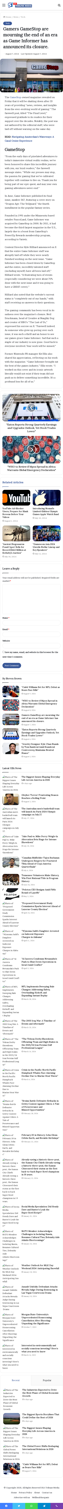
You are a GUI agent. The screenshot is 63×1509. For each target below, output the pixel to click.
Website (6, 641)
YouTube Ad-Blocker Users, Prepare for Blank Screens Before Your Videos (15, 513)
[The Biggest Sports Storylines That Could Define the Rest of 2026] (11, 1418)
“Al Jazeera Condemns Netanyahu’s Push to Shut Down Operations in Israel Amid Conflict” (39, 961)
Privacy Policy (25, 1492)
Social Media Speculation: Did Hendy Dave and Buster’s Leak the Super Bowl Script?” (40, 1209)
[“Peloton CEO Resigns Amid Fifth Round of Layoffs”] (10, 894)
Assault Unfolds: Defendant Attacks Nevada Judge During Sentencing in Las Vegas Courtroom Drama (40, 1289)
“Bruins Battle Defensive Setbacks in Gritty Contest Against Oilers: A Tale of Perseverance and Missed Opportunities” (40, 1105)
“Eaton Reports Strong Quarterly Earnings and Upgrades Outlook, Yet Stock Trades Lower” (40, 732)
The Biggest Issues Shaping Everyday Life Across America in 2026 (41, 778)
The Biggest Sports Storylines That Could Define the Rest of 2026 (40, 1416)
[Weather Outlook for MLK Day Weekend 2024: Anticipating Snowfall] (10, 1273)
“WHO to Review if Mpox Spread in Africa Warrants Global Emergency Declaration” (39, 703)
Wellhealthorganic (40, 1497)
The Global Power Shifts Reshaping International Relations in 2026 (40, 1448)
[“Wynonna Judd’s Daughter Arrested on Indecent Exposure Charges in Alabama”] (10, 942)
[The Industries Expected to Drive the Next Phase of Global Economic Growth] (11, 1399)
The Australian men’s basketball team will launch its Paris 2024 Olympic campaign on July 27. (40, 811)
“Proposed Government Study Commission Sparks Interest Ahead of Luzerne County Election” (41, 906)
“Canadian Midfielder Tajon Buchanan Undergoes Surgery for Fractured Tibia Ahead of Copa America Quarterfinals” (40, 862)
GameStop (15, 97)
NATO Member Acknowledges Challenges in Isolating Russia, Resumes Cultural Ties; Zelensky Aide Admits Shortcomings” (41, 1236)
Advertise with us (22, 1497)
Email (5, 629)
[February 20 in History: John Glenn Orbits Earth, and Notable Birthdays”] (10, 1145)
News (16, 17)
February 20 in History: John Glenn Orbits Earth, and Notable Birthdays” (40, 1136)
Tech (23, 17)
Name (5, 618)
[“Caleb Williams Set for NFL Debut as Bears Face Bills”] (10, 691)
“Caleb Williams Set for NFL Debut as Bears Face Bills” (40, 1466)
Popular (47, 1380)
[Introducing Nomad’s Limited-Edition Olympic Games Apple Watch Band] (47, 498)
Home (8, 17)
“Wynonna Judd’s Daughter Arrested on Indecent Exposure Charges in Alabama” (40, 934)
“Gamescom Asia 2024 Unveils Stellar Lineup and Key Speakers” (46, 547)
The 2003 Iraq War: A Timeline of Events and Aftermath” (38, 1022)
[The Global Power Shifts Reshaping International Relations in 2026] (11, 1453)
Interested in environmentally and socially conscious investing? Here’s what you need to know (40, 1348)
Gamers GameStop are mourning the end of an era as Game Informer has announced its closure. (40, 718)
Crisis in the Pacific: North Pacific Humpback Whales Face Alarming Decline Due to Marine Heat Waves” (40, 1072)
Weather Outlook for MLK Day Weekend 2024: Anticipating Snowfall (40, 1267)
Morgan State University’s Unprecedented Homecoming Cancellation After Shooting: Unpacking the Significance (37, 1319)
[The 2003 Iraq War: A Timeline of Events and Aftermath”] (10, 1027)
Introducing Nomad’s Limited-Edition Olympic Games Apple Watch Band (46, 511)
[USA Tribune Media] (20, 5)
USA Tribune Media (50, 1487)
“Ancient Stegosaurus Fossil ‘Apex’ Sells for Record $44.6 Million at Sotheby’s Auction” (14, 548)
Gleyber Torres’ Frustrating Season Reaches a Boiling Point (40, 796)
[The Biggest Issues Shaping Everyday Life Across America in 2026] (10, 783)
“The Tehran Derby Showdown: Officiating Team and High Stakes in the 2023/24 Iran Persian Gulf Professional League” (40, 1043)
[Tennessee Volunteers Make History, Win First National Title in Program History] (10, 879)
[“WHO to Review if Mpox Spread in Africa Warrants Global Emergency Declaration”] (10, 705)
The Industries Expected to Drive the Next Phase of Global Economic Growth (40, 1392)
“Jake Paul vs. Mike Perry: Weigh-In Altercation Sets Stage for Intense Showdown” (40, 839)
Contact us (47, 1492)
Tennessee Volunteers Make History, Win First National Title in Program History (40, 878)
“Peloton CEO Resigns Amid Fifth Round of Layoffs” (39, 891)
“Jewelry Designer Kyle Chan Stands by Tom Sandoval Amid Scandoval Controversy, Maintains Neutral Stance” (40, 748)
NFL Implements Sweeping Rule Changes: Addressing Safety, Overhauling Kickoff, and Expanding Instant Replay (38, 991)
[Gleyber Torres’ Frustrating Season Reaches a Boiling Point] (10, 799)
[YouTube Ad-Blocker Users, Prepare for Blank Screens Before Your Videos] (16, 498)
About (37, 1492)
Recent (16, 1380)
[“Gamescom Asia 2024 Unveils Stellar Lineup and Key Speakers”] (47, 533)
